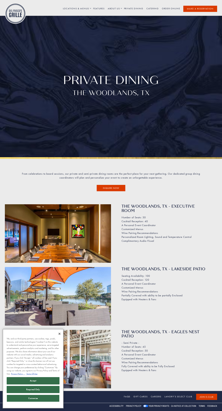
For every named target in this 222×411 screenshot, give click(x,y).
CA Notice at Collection (183, 406)
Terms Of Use (31, 373)
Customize (33, 398)
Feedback (212, 406)
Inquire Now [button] (111, 188)
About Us (114, 8)
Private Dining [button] (133, 8)
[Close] (59, 333)
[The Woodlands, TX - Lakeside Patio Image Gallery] (58, 299)
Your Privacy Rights (159, 406)
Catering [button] (152, 8)
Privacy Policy (133, 406)
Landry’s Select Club (178, 396)
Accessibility (116, 406)
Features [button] (99, 8)
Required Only (33, 389)
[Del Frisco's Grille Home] (15, 13)
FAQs (127, 396)
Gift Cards (140, 396)
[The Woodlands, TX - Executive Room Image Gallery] (58, 236)
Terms (202, 406)
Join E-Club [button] (206, 396)
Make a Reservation (200, 8)
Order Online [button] (171, 8)
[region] (33, 368)
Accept (33, 380)
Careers (156, 396)
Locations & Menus (76, 8)
